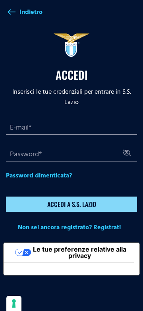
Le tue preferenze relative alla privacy (79, 252)
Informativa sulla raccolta (49, 269)
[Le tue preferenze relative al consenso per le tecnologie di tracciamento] (13, 303)
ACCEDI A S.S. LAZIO (71, 204)
